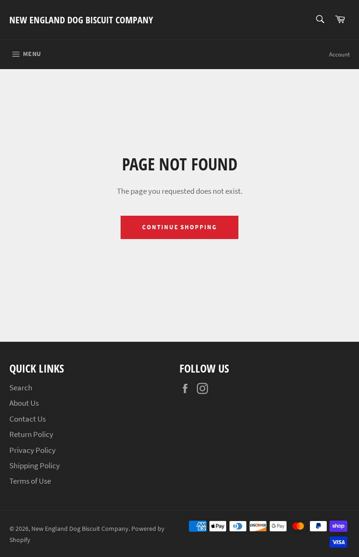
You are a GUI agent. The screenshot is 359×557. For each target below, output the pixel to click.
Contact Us (27, 419)
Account (339, 54)
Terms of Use (30, 481)
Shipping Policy (34, 465)
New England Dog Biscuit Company (81, 20)
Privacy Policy (32, 450)
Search (20, 387)
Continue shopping (179, 227)
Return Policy (31, 434)
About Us (24, 403)
